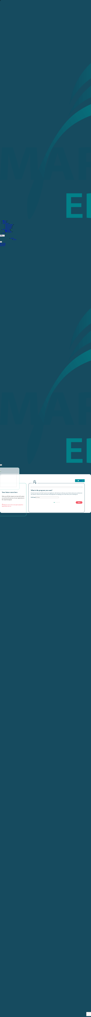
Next (79, 502)
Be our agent (2, 243)
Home (80, 480)
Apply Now (2, 245)
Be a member (3, 244)
